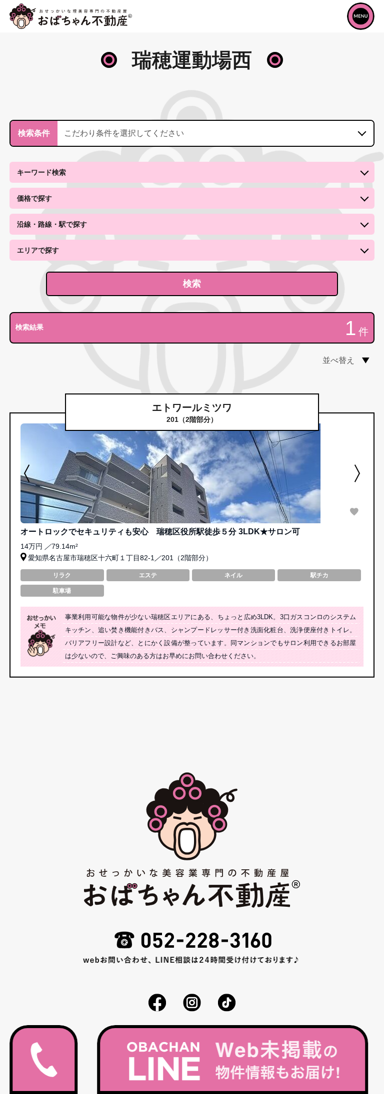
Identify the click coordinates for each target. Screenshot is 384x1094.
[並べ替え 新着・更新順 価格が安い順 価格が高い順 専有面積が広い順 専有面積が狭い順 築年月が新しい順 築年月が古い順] (332, 360)
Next (356, 473)
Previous (28, 473)
